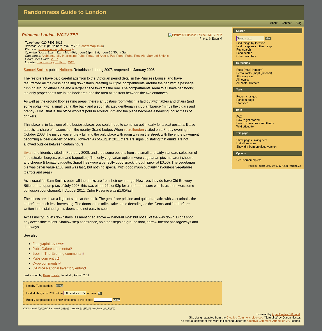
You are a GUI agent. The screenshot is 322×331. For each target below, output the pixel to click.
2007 (54, 59)
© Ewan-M (215, 38)
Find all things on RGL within (44, 293)
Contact (287, 23)
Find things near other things (254, 46)
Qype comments (45, 263)
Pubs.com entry (44, 258)
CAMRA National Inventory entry (57, 268)
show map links (92, 46)
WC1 (71, 62)
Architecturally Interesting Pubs (63, 55)
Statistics (242, 103)
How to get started (248, 120)
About (274, 23)
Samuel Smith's (158, 55)
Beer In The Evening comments (56, 253)
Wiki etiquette (245, 126)
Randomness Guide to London (65, 12)
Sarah (55, 275)
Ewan (28, 152)
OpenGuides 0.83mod (286, 314)
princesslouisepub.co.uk (54, 49)
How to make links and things (255, 123)
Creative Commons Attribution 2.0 (268, 320)
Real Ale (139, 55)
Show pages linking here (251, 140)
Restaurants (244, 73)
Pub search (243, 49)
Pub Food (117, 55)
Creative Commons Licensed (244, 317)
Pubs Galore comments (50, 249)
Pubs (128, 55)
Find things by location (250, 43)
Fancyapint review (46, 244)
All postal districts (247, 83)
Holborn (60, 62)
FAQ (239, 116)
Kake (46, 275)
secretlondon (134, 129)
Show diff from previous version (256, 146)
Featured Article (97, 55)
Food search (244, 53)
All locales (242, 79)
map (247, 69)
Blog (298, 23)
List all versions (246, 143)
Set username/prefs (248, 160)
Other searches (246, 56)
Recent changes (246, 96)
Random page (245, 99)
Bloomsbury (45, 62)
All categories (245, 76)
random (257, 69)
